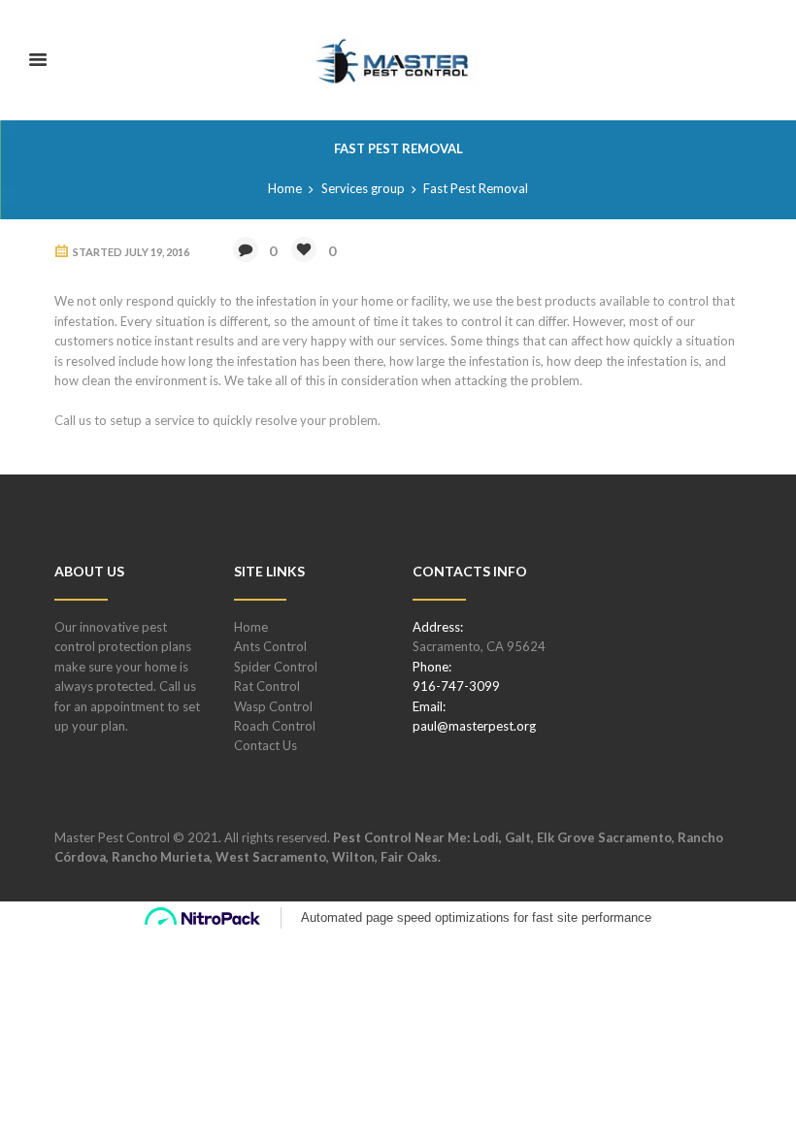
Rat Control (267, 686)
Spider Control (275, 666)
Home (285, 188)
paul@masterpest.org (474, 726)
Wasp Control (273, 706)
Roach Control (274, 726)
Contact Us (265, 745)
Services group (363, 188)
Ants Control (270, 646)
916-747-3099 (456, 686)
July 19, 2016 (156, 251)
